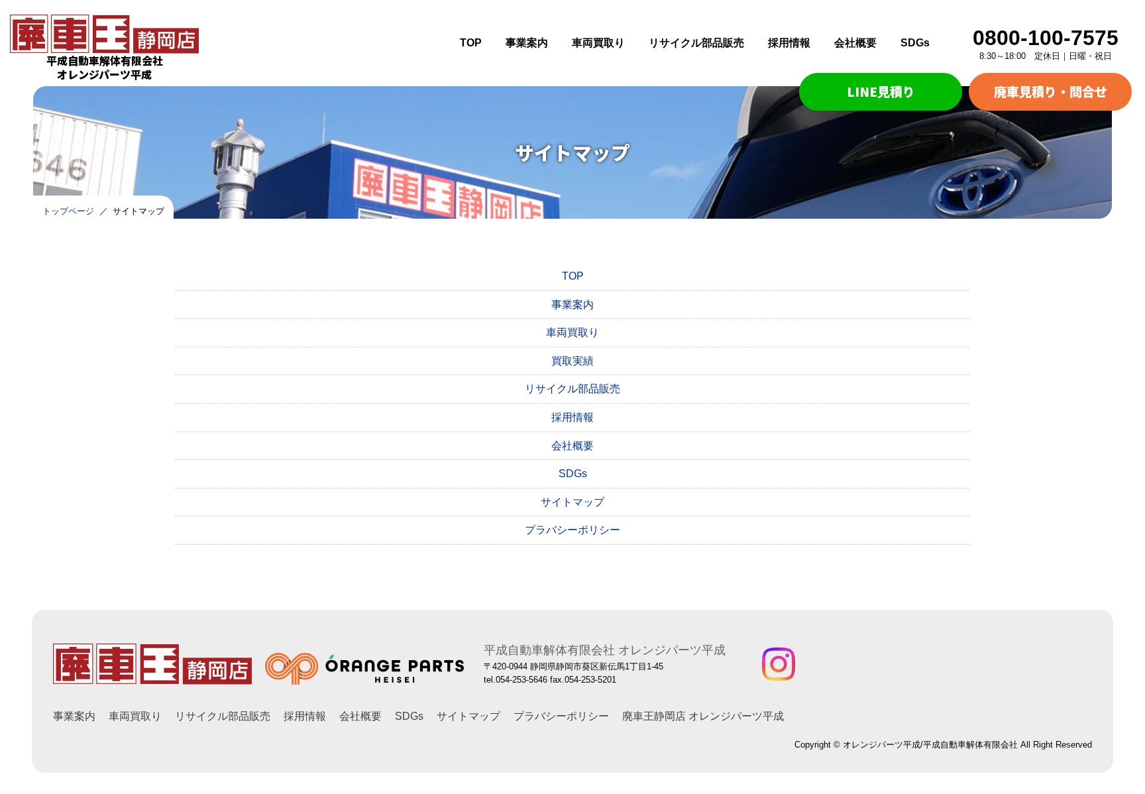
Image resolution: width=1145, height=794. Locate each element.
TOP (471, 42)
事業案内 (527, 42)
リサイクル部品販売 (696, 42)
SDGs (915, 42)
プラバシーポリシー (572, 530)
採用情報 (789, 42)
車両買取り (598, 42)
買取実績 (572, 361)
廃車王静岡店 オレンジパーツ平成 (703, 716)
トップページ (68, 211)
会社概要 (855, 42)
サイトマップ (572, 502)
